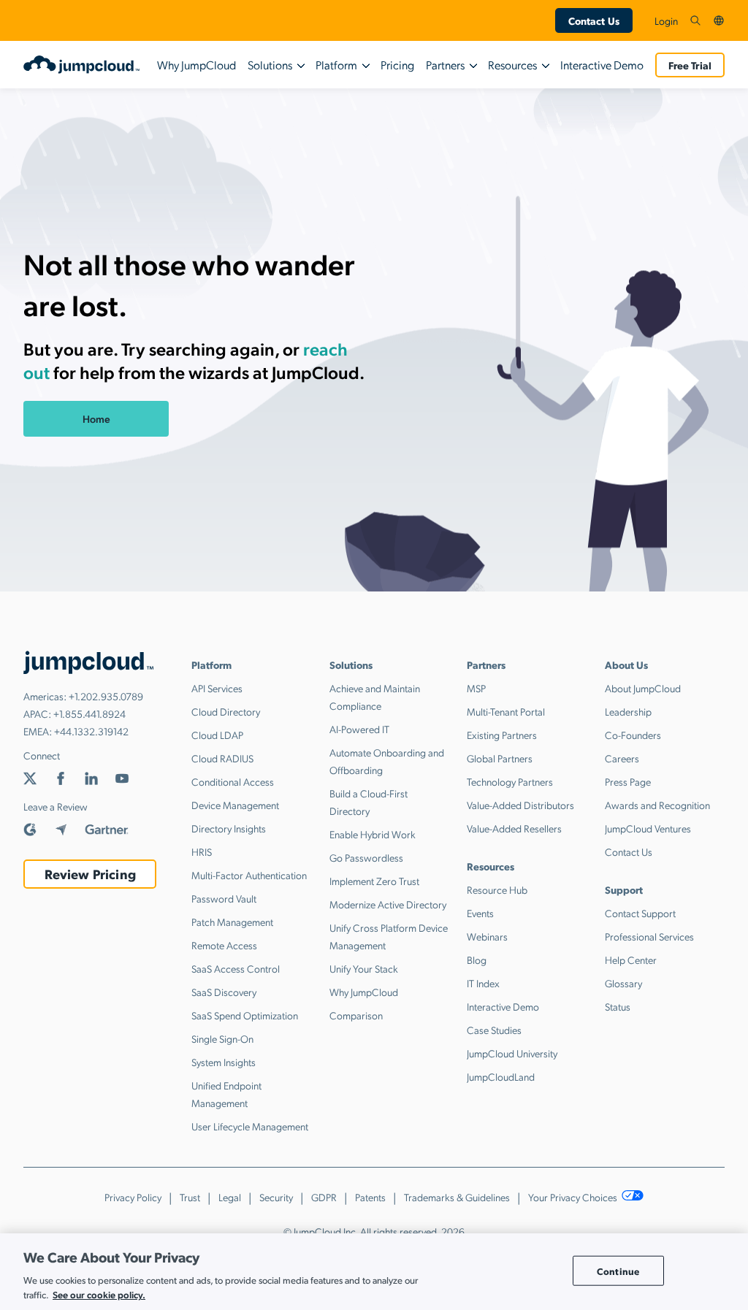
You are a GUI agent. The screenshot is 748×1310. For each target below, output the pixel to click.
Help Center (631, 959)
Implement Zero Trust (374, 880)
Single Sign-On (222, 1038)
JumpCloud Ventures (648, 828)
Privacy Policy (132, 1196)
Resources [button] (512, 64)
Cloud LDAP (217, 734)
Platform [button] (336, 64)
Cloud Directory (225, 711)
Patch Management (232, 921)
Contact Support (640, 912)
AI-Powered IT (359, 728)
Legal (229, 1196)
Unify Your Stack (363, 968)
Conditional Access (232, 781)
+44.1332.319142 (91, 731)
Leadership (628, 711)
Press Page (628, 781)
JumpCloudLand (501, 1076)
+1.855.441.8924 (89, 713)
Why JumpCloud (196, 64)
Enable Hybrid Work (372, 833)
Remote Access (224, 944)
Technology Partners (510, 781)
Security (276, 1196)
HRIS (201, 851)
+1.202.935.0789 (106, 695)
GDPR (324, 1196)
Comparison (356, 1015)
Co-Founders (633, 734)
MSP (476, 687)
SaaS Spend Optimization (244, 1015)
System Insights (223, 1061)
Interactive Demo (602, 64)
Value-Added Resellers (514, 828)
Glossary (623, 982)
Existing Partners (502, 734)
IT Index (483, 982)
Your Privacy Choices (573, 1196)
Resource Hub (497, 889)
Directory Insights (228, 828)
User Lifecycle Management (249, 1126)
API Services (217, 687)
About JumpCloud (643, 687)
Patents (370, 1196)
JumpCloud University (512, 1053)
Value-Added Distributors (520, 804)
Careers (622, 758)
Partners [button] (445, 64)
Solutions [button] (270, 64)
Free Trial (689, 65)
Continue (618, 1270)
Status (617, 1006)
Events (480, 912)
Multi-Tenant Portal (506, 711)
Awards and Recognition (657, 804)
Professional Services (649, 936)
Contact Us (593, 20)
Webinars (487, 936)
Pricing (397, 64)
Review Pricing (90, 873)
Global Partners (500, 758)
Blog (476, 959)
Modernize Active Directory (387, 904)
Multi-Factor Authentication (249, 874)
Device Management (235, 804)
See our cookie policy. (99, 1294)
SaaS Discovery (223, 991)
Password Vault (223, 898)
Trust (190, 1196)
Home (96, 418)
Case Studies (494, 1029)
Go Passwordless (366, 857)
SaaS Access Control (235, 968)
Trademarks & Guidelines (457, 1196)
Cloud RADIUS (222, 758)
